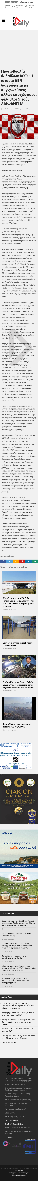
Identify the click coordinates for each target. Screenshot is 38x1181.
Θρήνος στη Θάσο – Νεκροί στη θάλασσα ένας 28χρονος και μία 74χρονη (18, 1037)
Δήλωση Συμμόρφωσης (19, 1175)
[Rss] (17, 2)
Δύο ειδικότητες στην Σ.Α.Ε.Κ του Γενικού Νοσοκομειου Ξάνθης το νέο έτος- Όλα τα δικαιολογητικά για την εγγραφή (18, 923)
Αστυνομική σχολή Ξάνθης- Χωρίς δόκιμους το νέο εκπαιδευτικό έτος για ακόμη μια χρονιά (17, 980)
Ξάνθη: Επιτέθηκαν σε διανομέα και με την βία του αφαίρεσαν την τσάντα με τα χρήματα (19, 1021)
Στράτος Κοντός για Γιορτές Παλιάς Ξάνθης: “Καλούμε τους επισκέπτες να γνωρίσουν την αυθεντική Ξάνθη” (18, 685)
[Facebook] (6, 2)
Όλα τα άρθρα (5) (9, 1043)
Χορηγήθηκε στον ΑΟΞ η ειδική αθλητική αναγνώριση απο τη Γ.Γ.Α (18, 1014)
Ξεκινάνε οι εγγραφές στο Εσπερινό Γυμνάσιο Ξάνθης (16, 934)
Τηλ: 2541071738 (11, 1120)
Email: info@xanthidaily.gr (14, 1124)
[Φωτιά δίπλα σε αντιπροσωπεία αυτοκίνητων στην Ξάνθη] (19, 709)
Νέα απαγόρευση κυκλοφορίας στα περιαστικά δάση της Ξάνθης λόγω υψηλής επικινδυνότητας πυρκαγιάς (19, 968)
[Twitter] (9, 2)
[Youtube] (14, 2)
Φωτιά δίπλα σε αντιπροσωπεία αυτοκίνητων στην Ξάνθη (15, 957)
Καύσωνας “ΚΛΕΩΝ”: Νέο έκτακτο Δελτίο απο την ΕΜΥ (18, 1030)
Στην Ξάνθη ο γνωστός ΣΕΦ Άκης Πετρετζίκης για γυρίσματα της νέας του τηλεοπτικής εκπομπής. (18, 1005)
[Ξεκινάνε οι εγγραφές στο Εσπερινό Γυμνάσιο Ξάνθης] (19, 628)
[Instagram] (12, 2)
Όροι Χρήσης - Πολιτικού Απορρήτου (19, 1173)
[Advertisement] (19, 46)
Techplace (20, 1170)
